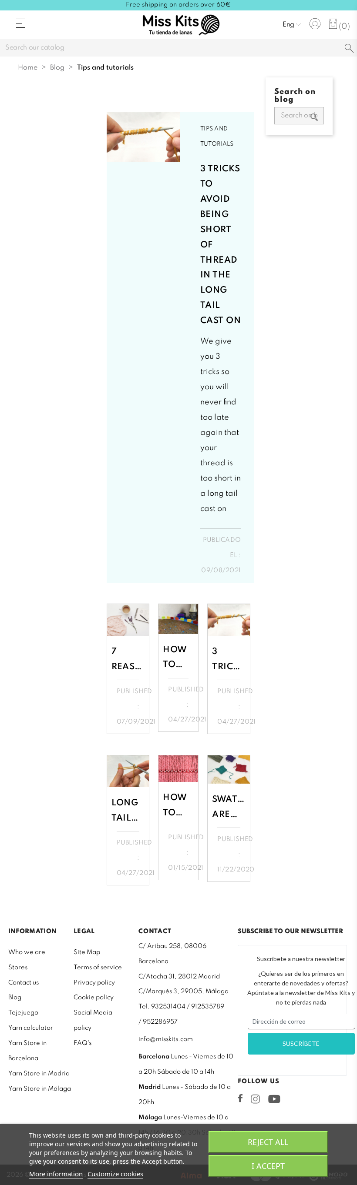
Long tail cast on (124, 810)
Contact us (23, 983)
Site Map (87, 952)
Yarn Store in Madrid (39, 1074)
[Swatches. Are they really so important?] (229, 769)
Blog (14, 998)
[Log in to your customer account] (315, 23)
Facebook (240, 1098)
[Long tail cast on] (128, 771)
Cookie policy (94, 998)
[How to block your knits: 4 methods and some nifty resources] (178, 619)
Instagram (255, 1099)
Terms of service (98, 968)
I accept (268, 1166)
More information (56, 1173)
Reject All (268, 1142)
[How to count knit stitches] (178, 768)
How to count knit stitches (178, 805)
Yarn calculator (30, 1028)
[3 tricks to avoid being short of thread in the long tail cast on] (144, 137)
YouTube (274, 1099)
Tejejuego (23, 1013)
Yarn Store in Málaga (39, 1089)
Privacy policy (94, 983)
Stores (17, 968)
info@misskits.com (165, 1039)
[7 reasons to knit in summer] (128, 620)
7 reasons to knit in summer (128, 659)
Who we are (26, 952)
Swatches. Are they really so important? (229, 806)
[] (349, 48)
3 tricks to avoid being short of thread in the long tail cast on (220, 245)
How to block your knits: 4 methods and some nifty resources (178, 657)
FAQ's (82, 1043)
